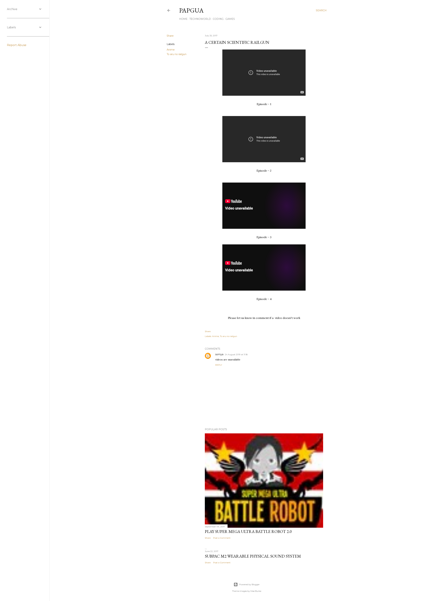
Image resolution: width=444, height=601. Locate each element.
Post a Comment (221, 538)
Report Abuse (16, 45)
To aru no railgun (176, 54)
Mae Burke (255, 591)
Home (183, 18)
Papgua (191, 10)
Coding (218, 18)
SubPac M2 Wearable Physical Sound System (253, 556)
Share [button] (170, 35)
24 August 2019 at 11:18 (236, 354)
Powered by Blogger (249, 584)
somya (219, 354)
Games (230, 18)
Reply (218, 365)
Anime (171, 49)
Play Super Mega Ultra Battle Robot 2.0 (248, 531)
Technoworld (200, 18)
